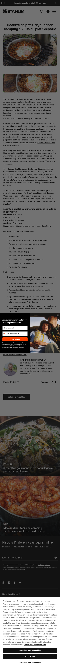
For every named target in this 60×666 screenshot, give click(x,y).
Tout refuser (30, 656)
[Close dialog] (58, 315)
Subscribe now (15, 339)
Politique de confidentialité (35, 645)
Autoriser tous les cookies (29, 650)
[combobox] (6, 333)
